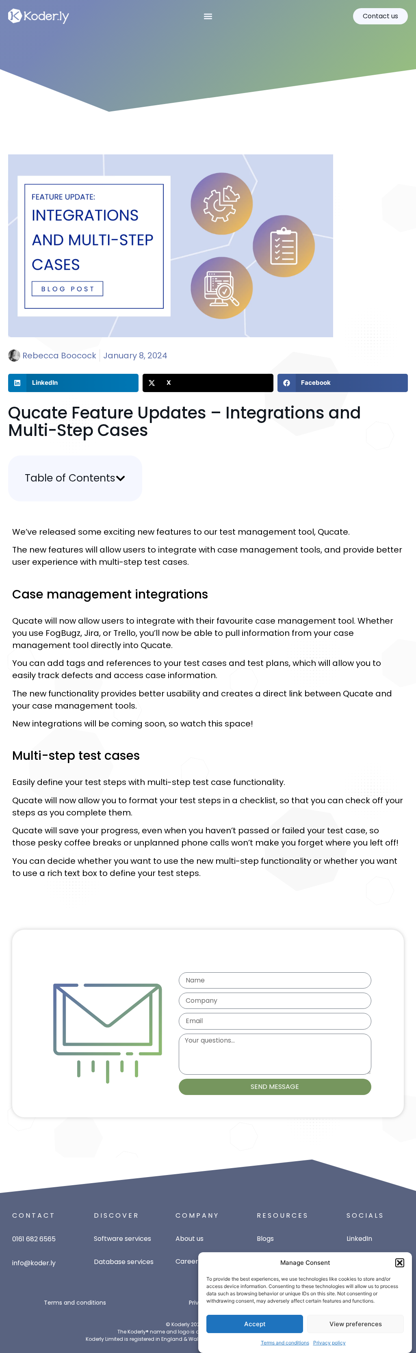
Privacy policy (329, 1343)
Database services (124, 1261)
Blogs (265, 1238)
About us (190, 1238)
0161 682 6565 (34, 1239)
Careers (189, 1261)
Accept (255, 1324)
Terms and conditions (285, 1343)
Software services (122, 1238)
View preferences (355, 1324)
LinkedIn (359, 1238)
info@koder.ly (34, 1263)
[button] (400, 1263)
